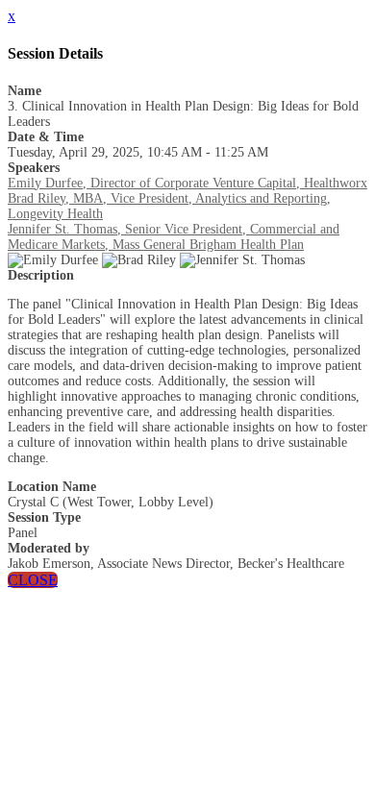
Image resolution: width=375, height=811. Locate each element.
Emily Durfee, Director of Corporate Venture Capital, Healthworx (187, 183)
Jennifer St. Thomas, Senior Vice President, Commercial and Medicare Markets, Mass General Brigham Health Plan (173, 237)
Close (33, 580)
